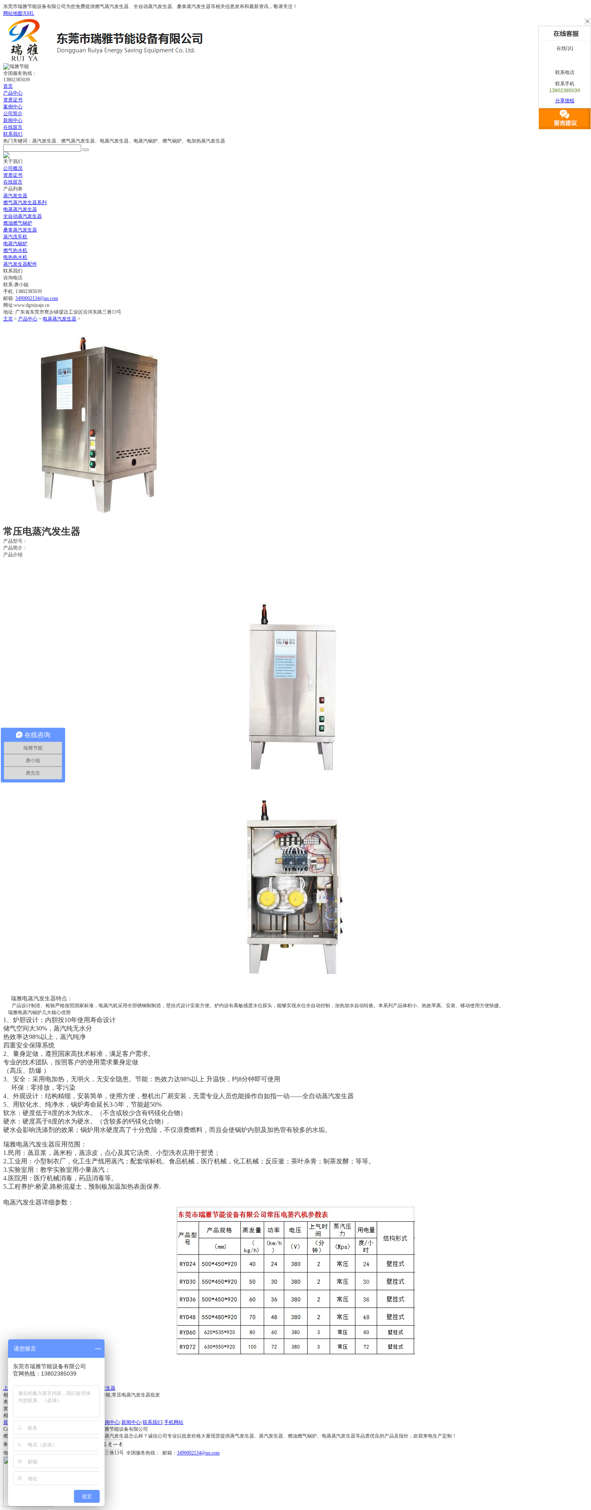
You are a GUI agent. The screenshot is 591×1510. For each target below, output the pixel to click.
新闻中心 (13, 120)
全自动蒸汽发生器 (22, 216)
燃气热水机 (15, 250)
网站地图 (13, 13)
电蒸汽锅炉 (15, 243)
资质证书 (13, 100)
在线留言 (13, 127)
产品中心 (13, 93)
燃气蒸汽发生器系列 (25, 202)
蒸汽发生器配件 (20, 264)
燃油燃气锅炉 (17, 223)
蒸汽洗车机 (15, 237)
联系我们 (13, 134)
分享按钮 (565, 100)
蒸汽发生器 (15, 195)
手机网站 (173, 1422)
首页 (8, 86)
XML (28, 13)
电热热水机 (15, 257)
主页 (8, 319)
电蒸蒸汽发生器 (20, 209)
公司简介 (13, 113)
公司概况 (13, 168)
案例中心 (13, 106)
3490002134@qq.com (36, 298)
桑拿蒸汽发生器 (20, 230)
